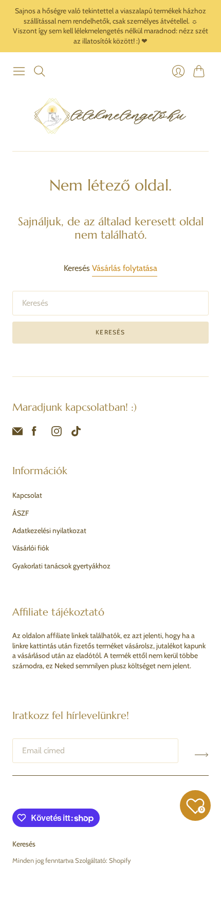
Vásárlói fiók (30, 548)
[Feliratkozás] (202, 754)
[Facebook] (34, 433)
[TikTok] (76, 433)
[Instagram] (56, 433)
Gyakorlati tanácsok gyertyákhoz (61, 565)
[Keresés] (39, 71)
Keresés (110, 332)
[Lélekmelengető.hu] (110, 115)
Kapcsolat (27, 495)
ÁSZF (20, 513)
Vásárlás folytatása (124, 268)
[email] (17, 433)
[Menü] (19, 71)
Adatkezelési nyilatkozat (49, 530)
